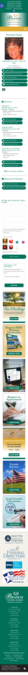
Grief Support (18, 657)
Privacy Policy (14, 669)
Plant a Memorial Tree (12, 84)
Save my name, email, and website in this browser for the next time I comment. (14, 230)
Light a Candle (9, 70)
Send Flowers (9, 81)
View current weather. (15, 171)
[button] (2, 6)
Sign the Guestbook (10, 77)
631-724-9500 (14, 625)
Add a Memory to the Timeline (13, 74)
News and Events (9, 658)
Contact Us (9, 657)
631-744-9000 (14, 648)
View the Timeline (12, 184)
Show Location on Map (11, 122)
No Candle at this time (10, 252)
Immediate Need (18, 655)
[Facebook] (14, 11)
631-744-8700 (15, 638)
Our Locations (14, 660)
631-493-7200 (14, 613)
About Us (8, 655)
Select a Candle (7, 237)
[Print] (3, 89)
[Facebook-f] (25, 668)
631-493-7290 (15, 615)
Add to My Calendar (10, 119)
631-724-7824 (15, 627)
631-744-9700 (14, 636)
